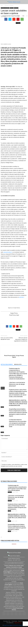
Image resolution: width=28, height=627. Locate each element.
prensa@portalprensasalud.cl (15, 563)
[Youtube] (24, 613)
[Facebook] (3, 613)
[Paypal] (16, 613)
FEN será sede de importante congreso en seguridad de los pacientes (20, 339)
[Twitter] (20, 613)
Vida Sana (16, 7)
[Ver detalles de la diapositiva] (14, 76)
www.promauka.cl (7, 252)
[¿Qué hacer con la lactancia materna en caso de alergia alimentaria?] (4, 386)
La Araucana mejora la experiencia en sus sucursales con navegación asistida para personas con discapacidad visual (17, 423)
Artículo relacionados (7, 364)
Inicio (2, 5)
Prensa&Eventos (10, 622)
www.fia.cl (21, 297)
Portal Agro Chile (6, 621)
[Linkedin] (12, 613)
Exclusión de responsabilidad (19, 625)
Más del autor (17, 364)
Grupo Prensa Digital (8, 625)
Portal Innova (14, 621)
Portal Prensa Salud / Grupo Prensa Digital (11, 15)
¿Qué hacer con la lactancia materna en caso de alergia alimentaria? (17, 384)
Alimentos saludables (5, 7)
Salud (2, 432)
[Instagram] (7, 613)
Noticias (11, 7)
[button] (26, 2)
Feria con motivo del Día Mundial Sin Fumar (7, 338)
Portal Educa (20, 621)
